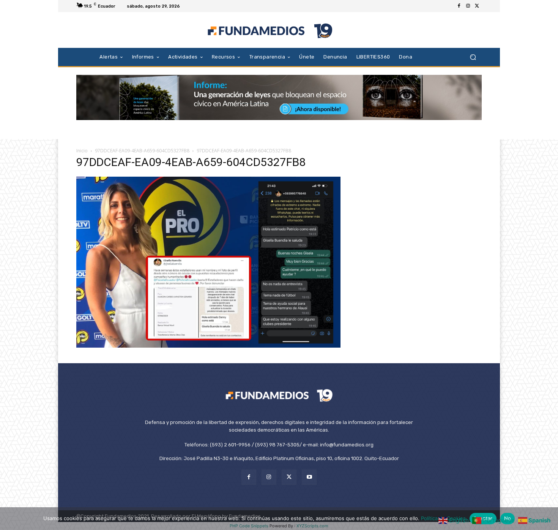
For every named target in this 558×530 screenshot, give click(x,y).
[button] (473, 57)
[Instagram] (468, 6)
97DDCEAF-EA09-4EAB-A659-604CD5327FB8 (142, 150)
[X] (477, 6)
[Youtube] (309, 477)
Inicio (82, 150)
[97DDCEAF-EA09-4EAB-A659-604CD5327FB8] (208, 345)
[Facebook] (458, 6)
